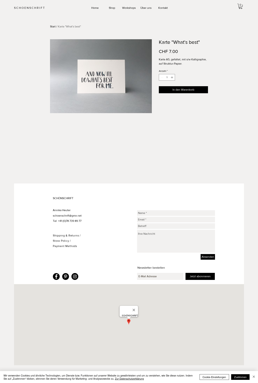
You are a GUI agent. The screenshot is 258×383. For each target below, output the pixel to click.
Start (53, 26)
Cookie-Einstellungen (214, 377)
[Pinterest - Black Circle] (65, 276)
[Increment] (172, 77)
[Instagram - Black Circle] (74, 276)
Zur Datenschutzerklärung (129, 378)
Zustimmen (240, 377)
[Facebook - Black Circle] (56, 276)
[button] (240, 6)
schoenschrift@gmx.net (67, 215)
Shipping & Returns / (67, 235)
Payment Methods (65, 246)
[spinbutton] (167, 77)
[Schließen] (254, 377)
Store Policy (61, 240)
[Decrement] (161, 77)
